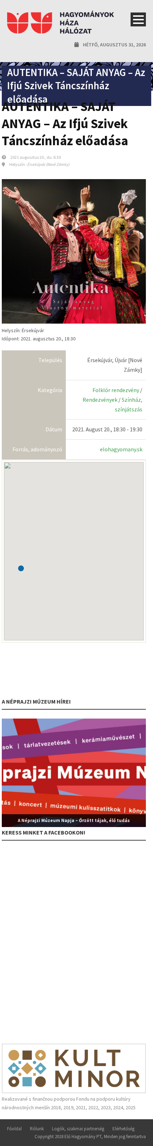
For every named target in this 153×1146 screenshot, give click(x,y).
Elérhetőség (123, 1129)
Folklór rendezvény (116, 390)
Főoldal (14, 1129)
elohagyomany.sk (121, 449)
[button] (21, 568)
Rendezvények (100, 399)
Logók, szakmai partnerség (78, 1129)
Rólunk (37, 1129)
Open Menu (138, 19)
